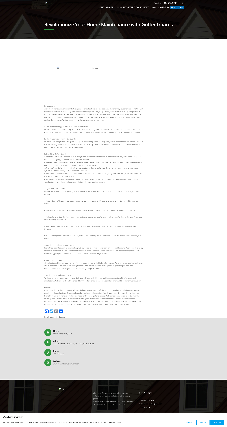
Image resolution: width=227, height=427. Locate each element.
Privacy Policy (144, 407)
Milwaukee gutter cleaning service (133, 7)
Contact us (163, 7)
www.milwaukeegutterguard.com (66, 364)
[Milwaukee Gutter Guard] (48, 6)
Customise (188, 422)
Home (101, 7)
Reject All (203, 422)
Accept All (217, 422)
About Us (110, 7)
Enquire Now (177, 7)
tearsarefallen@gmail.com (153, 404)
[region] (113, 420)
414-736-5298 (170, 3)
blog (153, 7)
